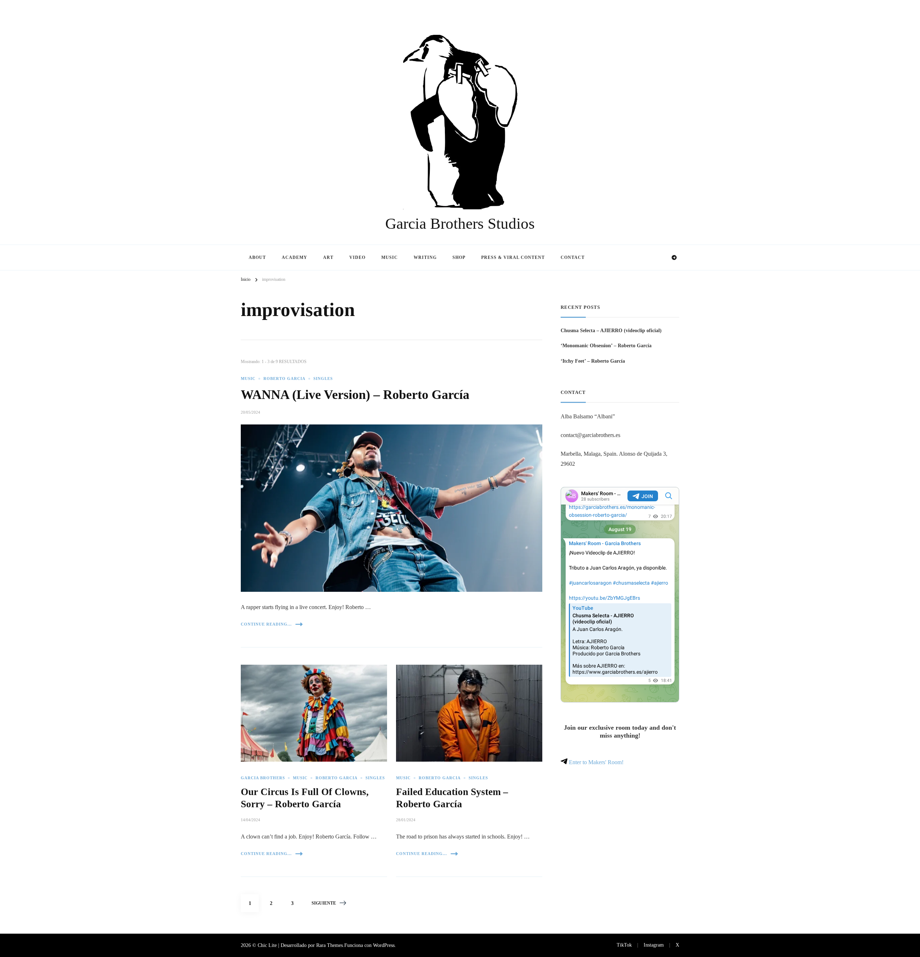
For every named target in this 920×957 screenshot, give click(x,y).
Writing (425, 257)
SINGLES (323, 379)
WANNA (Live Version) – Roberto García (355, 394)
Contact (573, 257)
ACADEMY (294, 257)
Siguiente (324, 903)
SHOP (458, 257)
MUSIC (248, 379)
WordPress (384, 945)
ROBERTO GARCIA (284, 379)
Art (328, 257)
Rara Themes (329, 945)
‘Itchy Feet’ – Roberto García (593, 361)
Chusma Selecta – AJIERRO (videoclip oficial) (611, 330)
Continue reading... (266, 624)
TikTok (624, 945)
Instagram (654, 945)
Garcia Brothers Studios (460, 223)
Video (357, 257)
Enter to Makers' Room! (595, 762)
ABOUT (257, 257)
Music (389, 257)
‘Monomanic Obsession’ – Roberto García (606, 345)
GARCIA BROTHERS (263, 778)
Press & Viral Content (513, 257)
